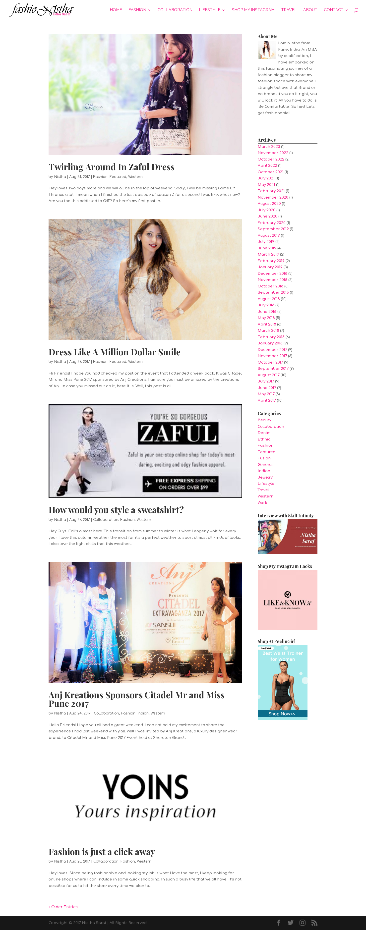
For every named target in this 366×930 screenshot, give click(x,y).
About (310, 10)
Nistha (60, 177)
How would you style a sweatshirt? (116, 509)
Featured (118, 177)
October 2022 (271, 159)
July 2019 (266, 242)
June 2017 (267, 388)
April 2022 (267, 166)
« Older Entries (63, 907)
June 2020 (267, 216)
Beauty (264, 420)
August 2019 (269, 235)
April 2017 (267, 400)
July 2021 (266, 178)
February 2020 (272, 223)
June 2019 (267, 248)
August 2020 (269, 204)
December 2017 (272, 350)
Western (135, 177)
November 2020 (273, 197)
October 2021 (271, 172)
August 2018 (269, 299)
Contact (334, 10)
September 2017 (273, 369)
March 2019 (268, 254)
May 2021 (266, 185)
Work (262, 503)
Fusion (264, 458)
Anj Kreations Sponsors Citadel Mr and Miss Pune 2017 (137, 699)
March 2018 (268, 330)
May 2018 (266, 318)
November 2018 (272, 280)
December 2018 (272, 274)
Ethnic (264, 439)
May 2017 (266, 394)
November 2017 (272, 356)
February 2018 (271, 337)
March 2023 (269, 147)
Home (116, 10)
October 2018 (270, 286)
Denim (264, 433)
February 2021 (271, 191)
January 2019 (270, 267)
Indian (143, 713)
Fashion (137, 10)
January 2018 (270, 343)
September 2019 (273, 229)
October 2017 (270, 362)
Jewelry (265, 477)
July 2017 (266, 381)
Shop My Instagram (253, 10)
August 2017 (269, 375)
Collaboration (175, 10)
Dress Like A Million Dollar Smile (115, 352)
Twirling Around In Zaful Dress (112, 166)
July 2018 (266, 305)
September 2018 (273, 292)
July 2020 (266, 210)
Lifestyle (209, 10)
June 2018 (267, 312)
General (265, 465)
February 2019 (271, 261)
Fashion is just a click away (102, 851)
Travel (289, 10)
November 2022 (273, 153)
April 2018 (267, 324)
